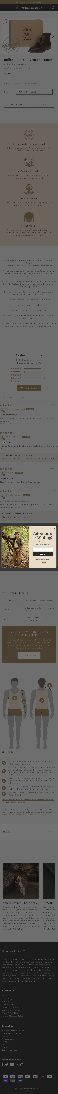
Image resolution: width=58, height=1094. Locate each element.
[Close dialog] (54, 528)
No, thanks (43, 562)
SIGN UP (43, 554)
